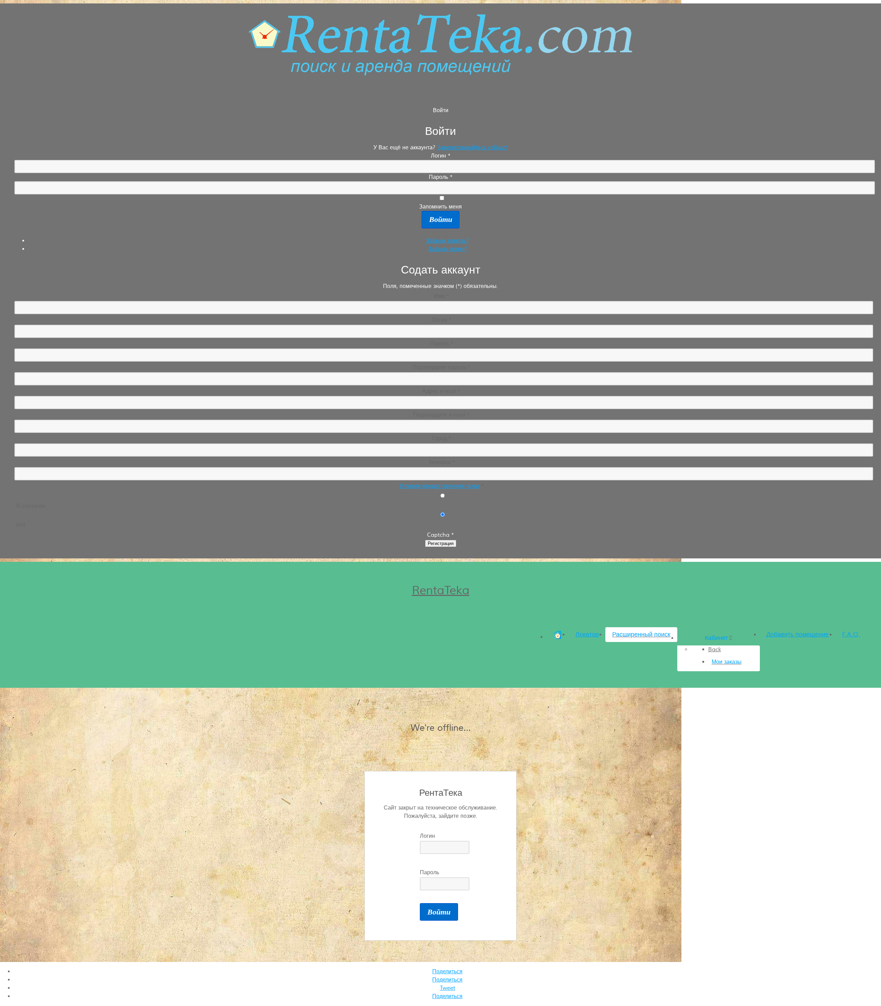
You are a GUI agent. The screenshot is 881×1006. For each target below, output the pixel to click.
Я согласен (30, 506)
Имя (441, 296)
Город (441, 438)
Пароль (441, 343)
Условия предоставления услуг (439, 486)
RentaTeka (440, 590)
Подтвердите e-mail (441, 414)
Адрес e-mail (441, 391)
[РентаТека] (557, 637)
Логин (441, 320)
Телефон (441, 462)
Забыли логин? (447, 249)
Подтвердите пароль (441, 367)
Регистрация (441, 543)
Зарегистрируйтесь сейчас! (472, 147)
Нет (20, 525)
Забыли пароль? (447, 240)
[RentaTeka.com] (440, 71)
